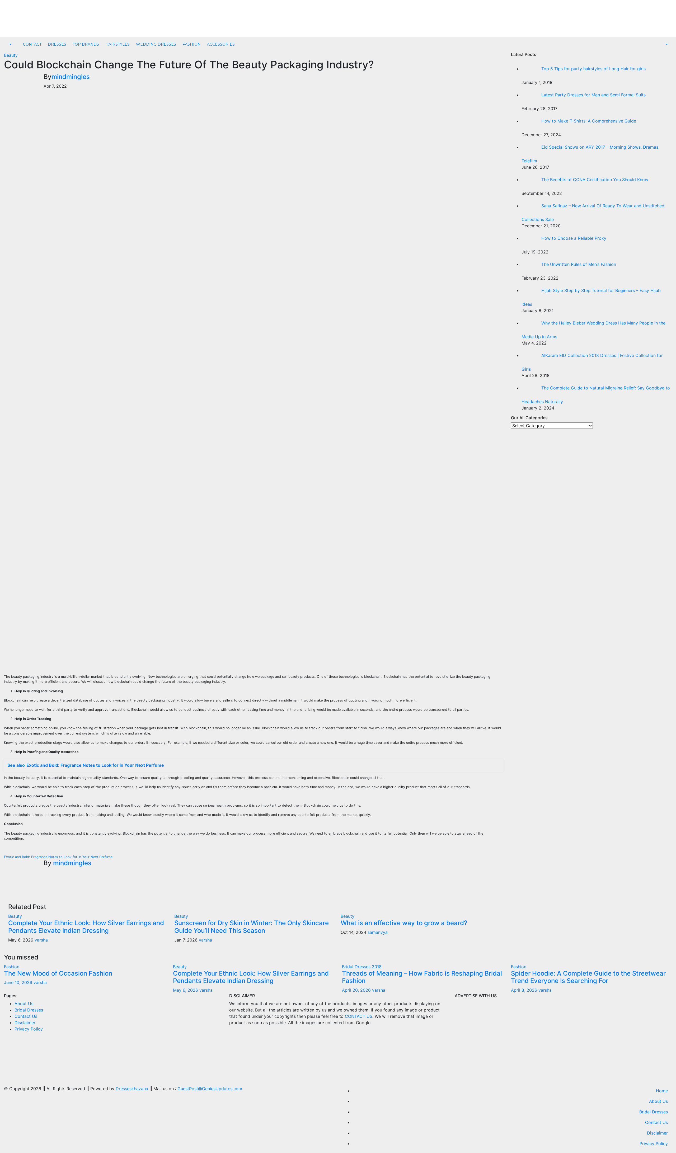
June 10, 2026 (19, 982)
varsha (41, 940)
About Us (24, 1003)
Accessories (221, 44)
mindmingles (70, 77)
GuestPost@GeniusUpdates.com (209, 1088)
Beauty (11, 55)
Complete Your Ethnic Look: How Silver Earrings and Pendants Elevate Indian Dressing (86, 926)
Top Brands (86, 44)
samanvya (378, 932)
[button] (9, 44)
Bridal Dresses (29, 1010)
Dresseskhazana (132, 1088)
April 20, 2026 (357, 990)
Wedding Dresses (156, 44)
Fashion (191, 44)
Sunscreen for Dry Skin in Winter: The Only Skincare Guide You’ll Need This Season (251, 926)
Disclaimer (25, 1022)
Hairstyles (117, 44)
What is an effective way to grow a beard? (404, 923)
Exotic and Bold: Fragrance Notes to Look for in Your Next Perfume (58, 857)
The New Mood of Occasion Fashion (58, 973)
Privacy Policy (29, 1029)
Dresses (57, 44)
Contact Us (26, 1016)
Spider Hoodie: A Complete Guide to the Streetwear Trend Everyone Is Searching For (588, 977)
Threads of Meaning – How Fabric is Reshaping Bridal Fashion (422, 977)
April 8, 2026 (524, 990)
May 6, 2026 (186, 990)
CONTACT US (358, 1016)
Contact (32, 44)
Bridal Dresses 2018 (362, 966)
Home (662, 1090)
